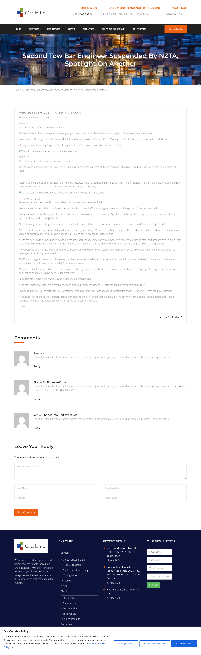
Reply (37, 366)
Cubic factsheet (71, 603)
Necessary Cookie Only (155, 643)
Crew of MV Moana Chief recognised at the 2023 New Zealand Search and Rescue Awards (123, 573)
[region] (100, 641)
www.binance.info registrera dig (56, 415)
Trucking (58, 112)
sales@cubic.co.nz (82, 13)
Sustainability (70, 608)
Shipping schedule (113, 29)
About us (88, 29)
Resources (53, 29)
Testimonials (69, 613)
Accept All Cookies (184, 643)
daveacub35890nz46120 (35, 112)
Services (34, 29)
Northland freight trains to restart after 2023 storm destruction (122, 552)
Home (17, 29)
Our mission (69, 598)
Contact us (139, 29)
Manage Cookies (126, 643)
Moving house (70, 575)
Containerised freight (74, 559)
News (71, 29)
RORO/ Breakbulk (72, 564)
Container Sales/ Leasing (75, 570)
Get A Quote (175, 29)
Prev (166, 316)
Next (175, 316)
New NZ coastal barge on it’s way (123, 591)
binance (39, 353)
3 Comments (75, 112)
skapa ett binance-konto (50, 382)
